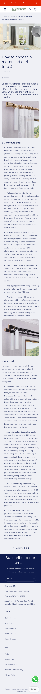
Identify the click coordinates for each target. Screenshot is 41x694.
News (12, 16)
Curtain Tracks (10, 634)
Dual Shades (10, 623)
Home (4, 16)
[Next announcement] (36, 3)
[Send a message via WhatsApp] (35, 679)
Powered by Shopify (20, 691)
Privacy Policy (10, 675)
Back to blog (22, 548)
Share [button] (6, 78)
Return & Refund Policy (14, 670)
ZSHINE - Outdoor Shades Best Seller (23, 689)
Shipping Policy (11, 664)
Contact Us (9, 659)
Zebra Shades (10, 639)
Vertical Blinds (10, 628)
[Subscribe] (33, 578)
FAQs (7, 654)
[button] (4, 9)
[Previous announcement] (4, 3)
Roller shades (10, 618)
